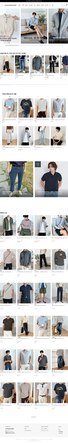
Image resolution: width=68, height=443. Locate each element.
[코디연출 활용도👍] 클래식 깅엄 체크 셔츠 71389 (24, 147)
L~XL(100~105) (19, 340)
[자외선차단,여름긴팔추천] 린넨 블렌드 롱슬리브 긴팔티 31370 (25, 405)
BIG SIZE (31, 5)
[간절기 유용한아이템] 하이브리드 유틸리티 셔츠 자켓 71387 (24, 271)
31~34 (35, 273)
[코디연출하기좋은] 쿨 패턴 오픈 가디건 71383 (23, 305)
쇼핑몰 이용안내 (60, 433)
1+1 (50, 5)
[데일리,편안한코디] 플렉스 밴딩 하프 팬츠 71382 (41, 305)
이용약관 (60, 430)
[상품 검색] (62, 5)
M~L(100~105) (54, 340)
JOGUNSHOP (10, 5)
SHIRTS (38, 5)
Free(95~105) (36, 340)
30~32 (53, 307)
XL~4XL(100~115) (2, 239)
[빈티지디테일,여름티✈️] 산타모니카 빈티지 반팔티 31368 (25, 119)
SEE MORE (33, 417)
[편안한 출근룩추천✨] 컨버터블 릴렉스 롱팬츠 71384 (41, 271)
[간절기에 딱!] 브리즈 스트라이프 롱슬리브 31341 (58, 271)
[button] (59, 45)
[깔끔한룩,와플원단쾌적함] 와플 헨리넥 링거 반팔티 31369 (42, 405)
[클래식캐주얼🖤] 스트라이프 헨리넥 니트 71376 (58, 338)
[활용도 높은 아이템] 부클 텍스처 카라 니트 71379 (6, 75)
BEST (20, 5)
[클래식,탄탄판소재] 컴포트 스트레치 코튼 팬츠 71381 (58, 305)
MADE (26, 5)
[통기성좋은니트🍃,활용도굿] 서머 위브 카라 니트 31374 (58, 119)
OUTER (46, 5)
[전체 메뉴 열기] (2, 5)
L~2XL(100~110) (19, 239)
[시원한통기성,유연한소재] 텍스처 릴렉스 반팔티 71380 (7, 338)
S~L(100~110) (2, 273)
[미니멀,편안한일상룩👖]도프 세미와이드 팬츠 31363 (8, 147)
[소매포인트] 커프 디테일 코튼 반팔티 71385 (5, 305)
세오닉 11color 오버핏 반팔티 (63, 75)
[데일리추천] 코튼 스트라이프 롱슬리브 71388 (5, 271)
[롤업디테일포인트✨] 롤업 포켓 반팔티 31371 (5, 405)
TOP (35, 5)
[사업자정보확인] (51, 439)
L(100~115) (18, 307)
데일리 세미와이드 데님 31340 (38, 147)
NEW (23, 5)
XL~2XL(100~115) (37, 239)
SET (53, 5)
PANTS (42, 5)
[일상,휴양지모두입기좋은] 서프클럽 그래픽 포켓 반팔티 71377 (42, 338)
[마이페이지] (64, 5)
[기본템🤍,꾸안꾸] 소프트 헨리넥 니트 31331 (56, 147)
